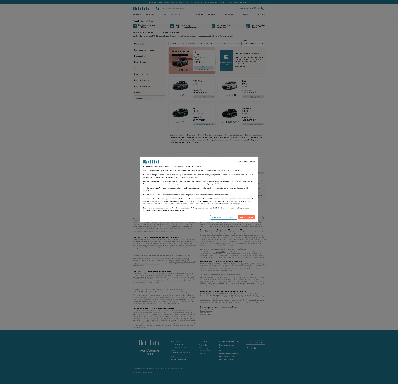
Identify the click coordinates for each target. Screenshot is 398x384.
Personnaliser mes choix (224, 217)
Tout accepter (246, 217)
